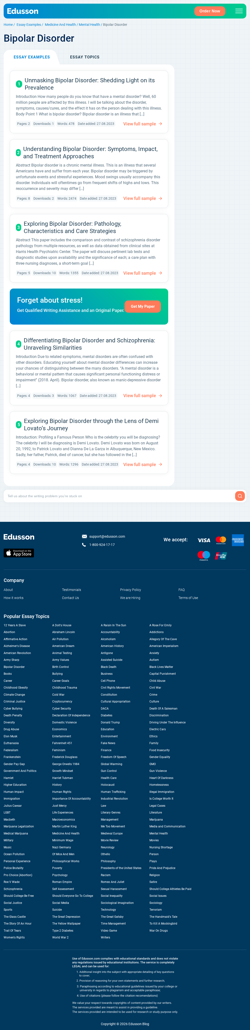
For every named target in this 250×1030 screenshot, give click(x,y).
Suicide (57, 909)
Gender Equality (159, 757)
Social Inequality (112, 896)
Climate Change (14, 694)
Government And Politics (20, 771)
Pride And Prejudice (162, 868)
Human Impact (14, 792)
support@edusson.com (107, 536)
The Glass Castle (15, 916)
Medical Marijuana (16, 833)
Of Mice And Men (63, 854)
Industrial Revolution (114, 798)
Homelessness (159, 785)
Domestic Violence (64, 722)
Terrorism (155, 909)
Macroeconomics (63, 819)
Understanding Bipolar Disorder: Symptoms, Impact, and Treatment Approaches (90, 153)
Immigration (12, 798)
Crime (153, 694)
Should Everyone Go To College (72, 896)
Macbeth (9, 819)
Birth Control (60, 667)
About (8, 590)
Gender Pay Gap (14, 764)
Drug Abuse (11, 729)
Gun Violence (158, 771)
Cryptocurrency (62, 701)
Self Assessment (63, 889)
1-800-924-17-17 (102, 545)
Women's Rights (14, 937)
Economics (59, 729)
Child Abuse (157, 681)
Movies (154, 840)
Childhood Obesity (16, 687)
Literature (155, 812)
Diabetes (106, 715)
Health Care (108, 778)
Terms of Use (188, 598)
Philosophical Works (65, 861)
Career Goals (60, 681)
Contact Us (70, 598)
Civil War (155, 687)
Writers (105, 937)
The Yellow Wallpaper (66, 923)
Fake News (108, 743)
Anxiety (154, 653)
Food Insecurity (159, 750)
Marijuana (156, 819)
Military (8, 840)
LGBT (7, 812)
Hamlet (8, 778)
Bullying (57, 673)
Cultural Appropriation (115, 701)
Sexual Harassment (114, 889)
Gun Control (109, 771)
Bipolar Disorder (14, 667)
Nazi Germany (61, 847)
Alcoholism (108, 639)
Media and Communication (167, 826)
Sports (8, 909)
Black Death (108, 667)
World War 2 (60, 937)
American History (112, 646)
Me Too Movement (113, 826)
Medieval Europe (112, 833)
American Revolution (17, 653)
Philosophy (108, 861)
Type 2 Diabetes (62, 930)
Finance (106, 750)
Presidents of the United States (121, 868)
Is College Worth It (161, 798)
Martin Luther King (64, 826)
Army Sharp (11, 660)
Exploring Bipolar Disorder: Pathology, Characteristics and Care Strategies (72, 227)
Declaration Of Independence (71, 715)
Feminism (58, 750)
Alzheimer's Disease (17, 646)
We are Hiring (130, 598)
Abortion (9, 632)
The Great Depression (66, 916)
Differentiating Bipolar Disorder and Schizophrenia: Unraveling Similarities (89, 344)
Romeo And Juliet (112, 882)
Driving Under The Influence (167, 722)
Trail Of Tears (12, 930)
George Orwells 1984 (65, 764)
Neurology (108, 847)
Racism (106, 875)
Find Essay (240, 496)
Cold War (58, 694)
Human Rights (61, 792)
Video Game (109, 930)
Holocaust (108, 785)
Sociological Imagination (117, 903)
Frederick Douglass (64, 757)
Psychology (60, 875)
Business (107, 673)
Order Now (209, 11)
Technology (108, 909)
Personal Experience (17, 861)
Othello (105, 854)
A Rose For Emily (160, 625)
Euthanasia (11, 743)
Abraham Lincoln (63, 632)
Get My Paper (143, 306)
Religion (154, 875)
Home (8, 25)
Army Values (60, 660)
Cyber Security (61, 708)
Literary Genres (110, 812)
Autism (154, 660)
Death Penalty (13, 715)
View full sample (139, 123)
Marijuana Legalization (19, 826)
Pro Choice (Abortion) (18, 875)
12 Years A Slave (15, 625)
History (57, 785)
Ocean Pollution (14, 854)
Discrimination (159, 715)
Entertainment (61, 736)
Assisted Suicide (111, 660)
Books (8, 673)
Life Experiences (62, 812)
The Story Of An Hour (17, 923)
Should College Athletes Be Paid (170, 889)
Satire (153, 882)
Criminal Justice (14, 701)
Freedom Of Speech (113, 757)
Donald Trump (110, 722)
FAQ (181, 590)
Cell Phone (108, 681)
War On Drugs (158, 930)
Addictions (156, 632)
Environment (109, 736)
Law (103, 805)
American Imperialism (163, 646)
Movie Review (109, 840)
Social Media (60, 903)
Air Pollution (60, 639)
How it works (13, 598)
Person (154, 854)
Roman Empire (62, 882)
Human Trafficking (113, 792)
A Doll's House (61, 625)
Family (153, 743)
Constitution (109, 694)
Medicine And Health (60, 25)
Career (8, 681)
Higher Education (15, 785)
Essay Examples (29, 25)
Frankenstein (12, 757)
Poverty (57, 868)
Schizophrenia (13, 889)
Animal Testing (62, 653)
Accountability (110, 632)
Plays (153, 861)
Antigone (107, 653)
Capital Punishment (162, 673)
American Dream (63, 646)
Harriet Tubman (62, 778)
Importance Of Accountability (71, 798)
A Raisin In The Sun (113, 625)
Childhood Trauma (64, 687)
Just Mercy (59, 805)
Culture (154, 701)
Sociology (155, 903)
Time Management (113, 923)
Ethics (153, 736)
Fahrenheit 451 (62, 743)
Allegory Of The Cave (163, 639)
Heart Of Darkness (161, 778)
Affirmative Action (15, 639)
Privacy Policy (130, 590)
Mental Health (89, 25)
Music (7, 847)
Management (109, 819)
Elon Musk (10, 736)
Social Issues (158, 896)
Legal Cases (157, 805)
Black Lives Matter (161, 667)
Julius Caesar (13, 805)
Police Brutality (13, 868)
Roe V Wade (12, 882)
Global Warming (111, 764)
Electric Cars (157, 729)
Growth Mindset (62, 771)
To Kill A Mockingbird (163, 923)
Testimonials (71, 590)
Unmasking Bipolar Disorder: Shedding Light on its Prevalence (90, 84)
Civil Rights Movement (115, 687)
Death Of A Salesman (163, 708)
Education (107, 729)
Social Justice (13, 903)
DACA (105, 708)
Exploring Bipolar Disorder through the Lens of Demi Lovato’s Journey (91, 425)
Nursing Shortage (161, 847)
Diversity (9, 722)
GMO (152, 764)
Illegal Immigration (161, 792)
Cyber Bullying (13, 708)
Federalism (11, 750)
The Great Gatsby (112, 916)
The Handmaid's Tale (163, 916)
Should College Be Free (19, 896)
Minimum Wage (62, 840)
